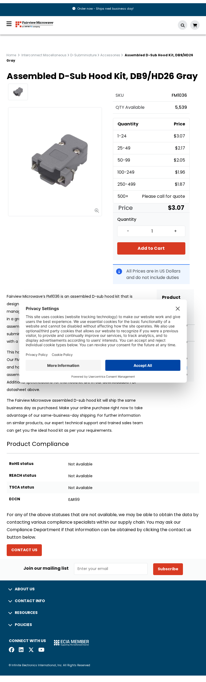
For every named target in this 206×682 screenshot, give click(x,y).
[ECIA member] (71, 642)
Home (11, 55)
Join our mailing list (46, 568)
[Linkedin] (21, 650)
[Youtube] (41, 650)
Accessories (110, 55)
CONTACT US (24, 550)
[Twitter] (31, 650)
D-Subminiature (83, 55)
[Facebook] (11, 650)
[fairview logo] (34, 24)
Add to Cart (151, 248)
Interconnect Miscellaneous (44, 55)
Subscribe (168, 569)
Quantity (126, 219)
